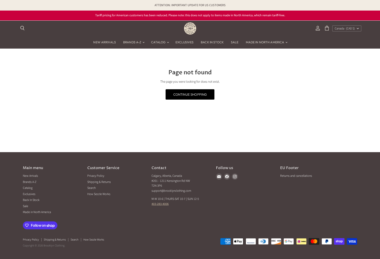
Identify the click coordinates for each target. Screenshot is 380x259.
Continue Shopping (190, 94)
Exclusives (184, 42)
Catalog (158, 42)
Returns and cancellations (296, 176)
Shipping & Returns (99, 182)
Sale (235, 42)
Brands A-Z (132, 42)
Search (91, 188)
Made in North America (265, 42)
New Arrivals (104, 42)
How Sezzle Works (98, 194)
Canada (345, 28)
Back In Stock (212, 42)
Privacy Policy (95, 176)
